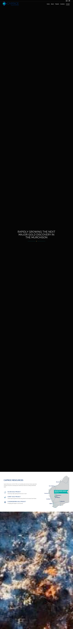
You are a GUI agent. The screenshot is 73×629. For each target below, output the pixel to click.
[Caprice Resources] (11, 4)
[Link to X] (66, 1)
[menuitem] (48, 4)
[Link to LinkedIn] (68, 1)
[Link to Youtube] (69, 1)
